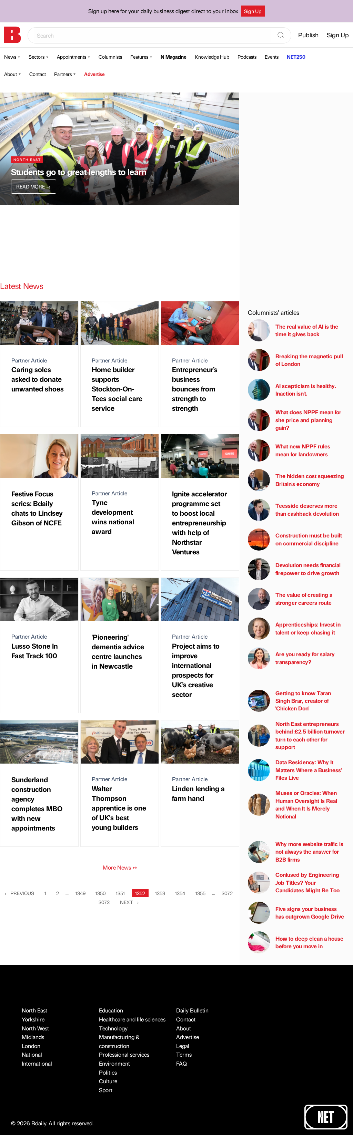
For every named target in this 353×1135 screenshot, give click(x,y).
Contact (37, 74)
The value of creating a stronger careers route (303, 598)
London (31, 1045)
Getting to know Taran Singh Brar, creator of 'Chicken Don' (303, 700)
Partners (63, 74)
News (10, 57)
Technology (113, 1028)
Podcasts (247, 57)
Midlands (33, 1036)
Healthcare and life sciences (132, 1019)
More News (120, 867)
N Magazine (173, 57)
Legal (182, 1045)
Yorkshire (33, 1019)
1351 (120, 893)
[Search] (281, 35)
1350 (100, 893)
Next (129, 902)
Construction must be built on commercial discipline (308, 539)
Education (111, 1010)
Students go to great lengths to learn (79, 171)
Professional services (124, 1054)
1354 (180, 893)
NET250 (296, 57)
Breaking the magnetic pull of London (309, 359)
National (32, 1054)
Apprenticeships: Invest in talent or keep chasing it (308, 628)
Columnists (110, 57)
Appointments (71, 57)
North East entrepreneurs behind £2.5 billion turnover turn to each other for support (310, 735)
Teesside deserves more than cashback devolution (307, 509)
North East (34, 1010)
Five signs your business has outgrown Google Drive (309, 912)
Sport (105, 1090)
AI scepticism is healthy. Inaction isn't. (305, 389)
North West (35, 1028)
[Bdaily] (12, 34)
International (37, 1063)
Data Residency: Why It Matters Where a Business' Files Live (308, 769)
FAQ (181, 1063)
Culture (108, 1081)
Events (272, 57)
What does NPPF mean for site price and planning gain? (308, 419)
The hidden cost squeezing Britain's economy (309, 479)
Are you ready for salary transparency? (305, 657)
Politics (108, 1072)
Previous (19, 893)
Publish (308, 35)
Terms (184, 1054)
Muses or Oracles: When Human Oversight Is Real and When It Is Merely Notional (306, 804)
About (10, 74)
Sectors (36, 57)
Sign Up (253, 11)
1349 (80, 893)
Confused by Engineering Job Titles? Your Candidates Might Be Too (307, 882)
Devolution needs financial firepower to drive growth (308, 568)
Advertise (94, 74)
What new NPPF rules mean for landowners (302, 450)
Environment (114, 1063)
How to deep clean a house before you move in (309, 942)
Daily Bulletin (192, 1010)
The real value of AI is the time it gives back (306, 330)
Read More (33, 186)
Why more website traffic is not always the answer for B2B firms (309, 851)
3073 (104, 902)
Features (139, 57)
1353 (160, 893)
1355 (200, 893)
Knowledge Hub (212, 57)
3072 (227, 893)
